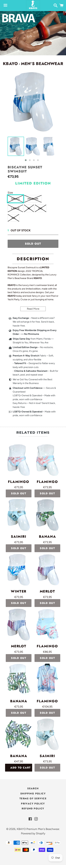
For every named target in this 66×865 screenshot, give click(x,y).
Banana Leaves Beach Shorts (18, 701)
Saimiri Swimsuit (19, 537)
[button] (26, 160)
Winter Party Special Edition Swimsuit (19, 591)
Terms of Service (33, 798)
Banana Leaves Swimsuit (47, 537)
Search (33, 788)
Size (10, 192)
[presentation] (5, 149)
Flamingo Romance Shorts (47, 646)
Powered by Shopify (33, 833)
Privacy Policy (33, 803)
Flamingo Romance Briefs (47, 482)
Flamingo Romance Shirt (47, 701)
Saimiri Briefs (47, 756)
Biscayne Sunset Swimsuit (25, 169)
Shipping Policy (33, 793)
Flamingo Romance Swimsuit (18, 482)
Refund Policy (33, 808)
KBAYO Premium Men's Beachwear (38, 829)
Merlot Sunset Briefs (18, 646)
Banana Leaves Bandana (18, 756)
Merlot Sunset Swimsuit (47, 591)
